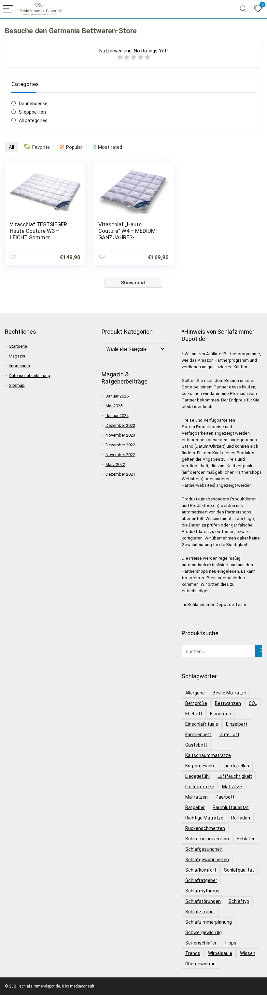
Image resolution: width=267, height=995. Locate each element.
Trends (192, 953)
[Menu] (8, 9)
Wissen (247, 953)
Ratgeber (195, 807)
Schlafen (246, 838)
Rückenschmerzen (205, 828)
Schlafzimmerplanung (208, 922)
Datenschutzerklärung (29, 375)
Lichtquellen (236, 765)
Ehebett (193, 713)
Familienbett (198, 734)
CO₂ (253, 703)
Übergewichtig (200, 963)
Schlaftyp (239, 901)
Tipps (230, 943)
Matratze (232, 786)
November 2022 (120, 454)
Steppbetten (32, 112)
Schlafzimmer (200, 911)
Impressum (19, 365)
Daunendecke (33, 103)
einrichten (220, 713)
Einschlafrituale (201, 724)
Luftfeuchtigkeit (235, 776)
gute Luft (229, 734)
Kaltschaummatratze (208, 755)
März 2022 (115, 464)
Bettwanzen (228, 703)
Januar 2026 (117, 396)
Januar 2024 (117, 415)
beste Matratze (229, 692)
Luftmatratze (199, 786)
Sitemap (17, 385)
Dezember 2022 (120, 444)
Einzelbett (236, 724)
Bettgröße (196, 703)
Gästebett (196, 745)
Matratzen (196, 797)
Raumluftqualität (231, 807)
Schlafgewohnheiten (207, 859)
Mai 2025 (113, 405)
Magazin (17, 356)
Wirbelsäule (220, 953)
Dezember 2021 (120, 474)
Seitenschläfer (201, 943)
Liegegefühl (197, 776)
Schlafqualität (239, 870)
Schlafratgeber (201, 880)
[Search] (243, 9)
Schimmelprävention (207, 838)
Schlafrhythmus (202, 890)
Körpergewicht (200, 765)
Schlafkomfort (200, 870)
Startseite (18, 346)
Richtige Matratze (204, 817)
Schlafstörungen (203, 901)
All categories (33, 120)
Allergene (195, 692)
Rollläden (240, 817)
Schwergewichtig (203, 932)
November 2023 (120, 435)
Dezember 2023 (120, 425)
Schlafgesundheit (204, 849)
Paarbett (225, 797)
